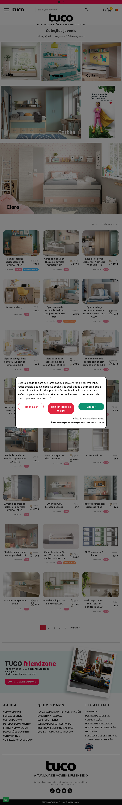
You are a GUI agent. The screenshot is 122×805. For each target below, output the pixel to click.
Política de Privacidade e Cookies (88, 418)
